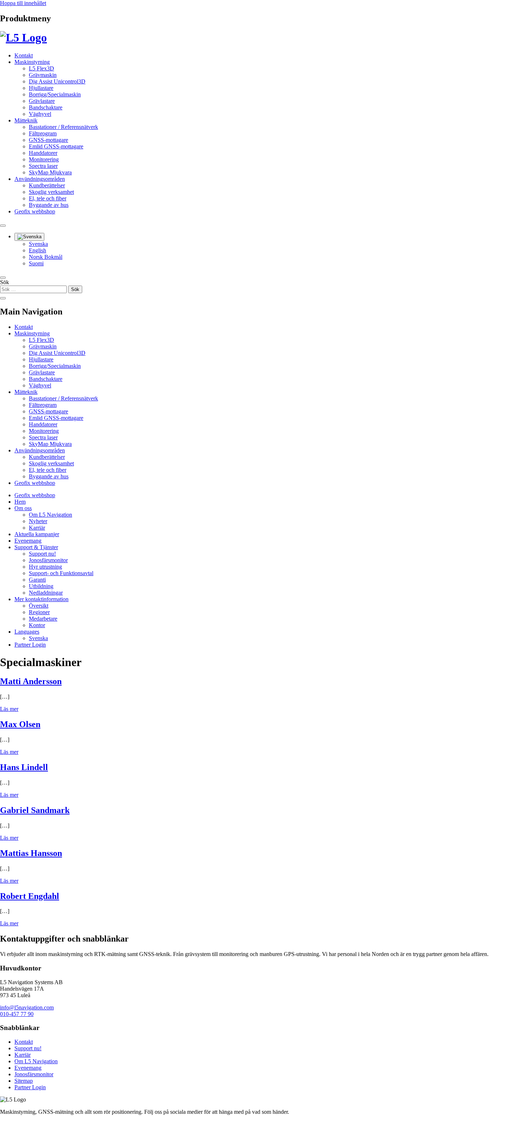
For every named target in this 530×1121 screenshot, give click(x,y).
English (37, 250)
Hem (20, 502)
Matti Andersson (31, 681)
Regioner (39, 612)
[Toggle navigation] (3, 278)
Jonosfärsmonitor (48, 560)
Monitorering (44, 159)
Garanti (37, 580)
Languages (26, 632)
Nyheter (38, 521)
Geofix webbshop (34, 211)
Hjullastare (41, 88)
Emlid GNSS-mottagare (56, 146)
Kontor (37, 625)
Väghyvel (40, 114)
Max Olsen (20, 724)
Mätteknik (25, 120)
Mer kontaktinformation (41, 599)
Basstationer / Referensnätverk (63, 127)
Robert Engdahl (29, 896)
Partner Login (30, 645)
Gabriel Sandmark (35, 810)
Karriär (37, 528)
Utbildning (41, 586)
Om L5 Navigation (50, 515)
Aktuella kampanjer (36, 534)
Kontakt (23, 55)
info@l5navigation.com (27, 1007)
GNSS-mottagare (48, 140)
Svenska (38, 244)
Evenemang (27, 541)
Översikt (38, 606)
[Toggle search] (3, 226)
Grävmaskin (43, 75)
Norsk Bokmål (45, 257)
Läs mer (9, 709)
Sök (4, 282)
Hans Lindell (24, 767)
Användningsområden (39, 179)
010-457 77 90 (17, 1014)
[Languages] (29, 237)
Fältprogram (43, 133)
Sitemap (23, 1081)
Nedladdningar (46, 593)
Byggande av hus (49, 205)
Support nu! (42, 554)
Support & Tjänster (36, 547)
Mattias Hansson (31, 853)
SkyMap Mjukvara (50, 172)
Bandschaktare (45, 107)
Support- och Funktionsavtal (61, 573)
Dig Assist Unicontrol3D (57, 81)
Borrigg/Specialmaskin (55, 94)
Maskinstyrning (32, 62)
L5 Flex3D (41, 68)
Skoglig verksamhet (51, 192)
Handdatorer (43, 153)
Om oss (23, 508)
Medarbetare (43, 619)
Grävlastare (42, 101)
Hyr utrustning (45, 567)
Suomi (36, 263)
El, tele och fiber (47, 198)
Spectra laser (43, 166)
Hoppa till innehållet (23, 3)
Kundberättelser (47, 185)
